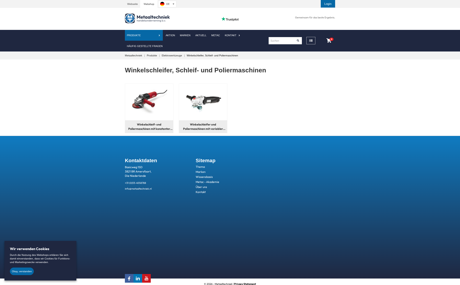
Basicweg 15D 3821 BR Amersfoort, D (138, 171)
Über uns (201, 187)
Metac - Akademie (207, 182)
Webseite (132, 4)
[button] (328, 3)
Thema (200, 167)
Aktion (170, 35)
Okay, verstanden (22, 271)
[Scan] (310, 40)
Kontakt (230, 35)
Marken (185, 35)
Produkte (134, 35)
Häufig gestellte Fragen (145, 46)
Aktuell (200, 35)
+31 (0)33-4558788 (135, 183)
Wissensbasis (204, 177)
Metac (215, 35)
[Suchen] (298, 40)
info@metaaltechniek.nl (138, 188)
